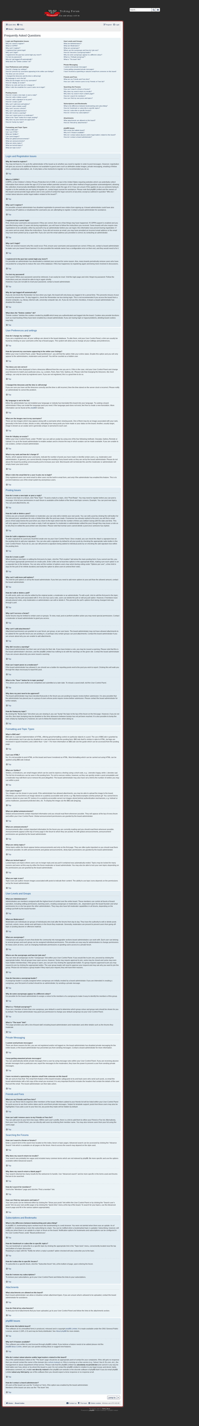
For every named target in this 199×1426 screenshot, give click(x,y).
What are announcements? (15, 141)
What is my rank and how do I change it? (20, 85)
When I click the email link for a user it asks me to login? (25, 87)
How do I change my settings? (16, 69)
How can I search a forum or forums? (77, 89)
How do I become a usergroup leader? (77, 52)
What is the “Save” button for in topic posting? (22, 117)
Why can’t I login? (12, 52)
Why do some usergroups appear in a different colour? (83, 55)
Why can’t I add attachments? (16, 111)
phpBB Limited (71, 1329)
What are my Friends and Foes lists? (77, 79)
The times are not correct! (15, 74)
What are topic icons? (13, 148)
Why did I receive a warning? (16, 113)
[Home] (58, 8)
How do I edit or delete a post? (16, 97)
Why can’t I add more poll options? (18, 104)
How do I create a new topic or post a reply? (21, 95)
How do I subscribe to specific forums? (77, 110)
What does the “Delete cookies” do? (18, 61)
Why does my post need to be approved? (20, 120)
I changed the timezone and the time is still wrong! (23, 76)
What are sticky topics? (14, 143)
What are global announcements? (17, 139)
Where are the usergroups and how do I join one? (81, 50)
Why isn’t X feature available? (74, 132)
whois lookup (54, 1362)
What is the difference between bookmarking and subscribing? (86, 106)
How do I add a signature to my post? (19, 99)
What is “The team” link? (72, 59)
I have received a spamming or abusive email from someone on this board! (90, 71)
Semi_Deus (106, 1408)
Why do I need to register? (15, 43)
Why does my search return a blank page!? (79, 94)
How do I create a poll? (14, 102)
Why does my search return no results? (78, 91)
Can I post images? (12, 136)
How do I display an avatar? (15, 83)
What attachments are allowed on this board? (79, 120)
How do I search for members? (75, 96)
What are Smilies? (12, 134)
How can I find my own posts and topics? (78, 98)
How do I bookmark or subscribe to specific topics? (82, 108)
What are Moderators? (72, 46)
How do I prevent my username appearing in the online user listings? (30, 71)
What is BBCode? (12, 130)
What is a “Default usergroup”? (74, 57)
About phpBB (61, 1331)
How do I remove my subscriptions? (76, 113)
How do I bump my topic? (15, 122)
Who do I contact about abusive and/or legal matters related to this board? (90, 135)
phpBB (33, 408)
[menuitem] (20, 24)
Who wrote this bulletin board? (74, 130)
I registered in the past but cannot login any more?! (23, 55)
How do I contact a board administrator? (78, 137)
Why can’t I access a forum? (16, 108)
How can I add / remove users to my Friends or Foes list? (84, 81)
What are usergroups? (72, 48)
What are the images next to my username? (21, 80)
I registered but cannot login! (16, 50)
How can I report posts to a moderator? (20, 115)
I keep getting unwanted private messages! (79, 69)
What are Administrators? (72, 43)
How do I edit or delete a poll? (16, 106)
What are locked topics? (14, 145)
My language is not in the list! (16, 78)
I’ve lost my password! (14, 57)
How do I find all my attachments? (75, 122)
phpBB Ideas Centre (14, 1347)
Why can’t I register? (13, 48)
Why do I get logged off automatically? (19, 59)
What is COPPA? (12, 46)
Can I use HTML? (12, 132)
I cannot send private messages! (75, 67)
